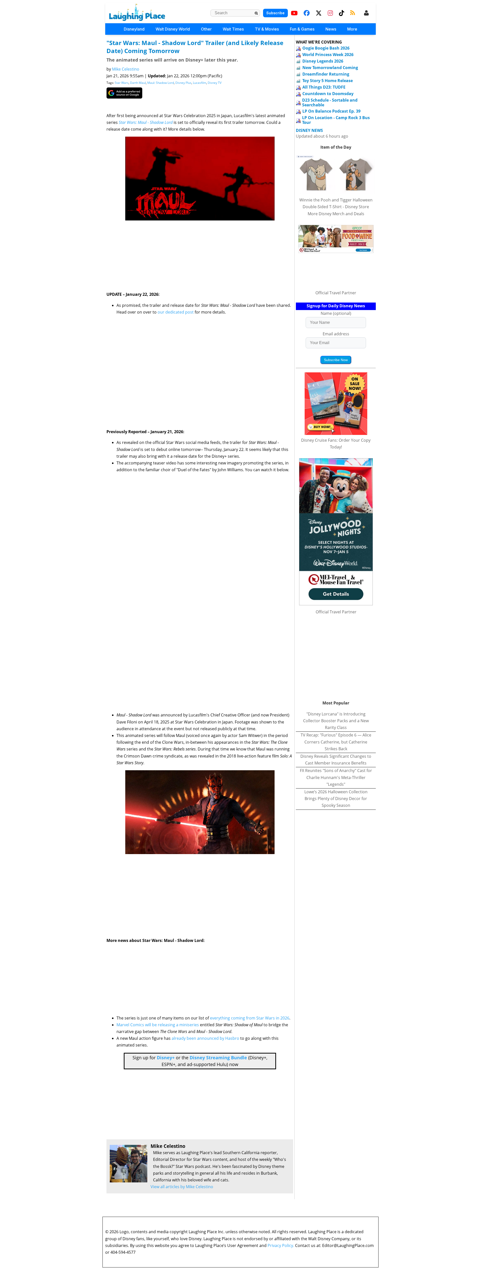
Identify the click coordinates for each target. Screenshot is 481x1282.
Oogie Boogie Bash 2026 (325, 48)
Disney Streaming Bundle (218, 1058)
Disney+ (166, 1058)
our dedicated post (176, 312)
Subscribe (275, 13)
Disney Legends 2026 (322, 61)
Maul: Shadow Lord (160, 83)
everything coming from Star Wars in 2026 (249, 1018)
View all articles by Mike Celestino (182, 1186)
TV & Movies (267, 29)
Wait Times (233, 29)
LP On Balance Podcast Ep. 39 (331, 111)
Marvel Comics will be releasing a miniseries (157, 1025)
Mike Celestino (125, 69)
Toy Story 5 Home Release (327, 80)
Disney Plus (183, 83)
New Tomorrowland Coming (330, 67)
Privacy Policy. (281, 1245)
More (352, 29)
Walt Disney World (173, 29)
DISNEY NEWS (309, 130)
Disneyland (134, 29)
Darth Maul (138, 83)
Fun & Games (302, 29)
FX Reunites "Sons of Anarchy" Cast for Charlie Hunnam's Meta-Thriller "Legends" (336, 777)
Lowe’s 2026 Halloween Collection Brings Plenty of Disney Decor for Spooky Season (336, 798)
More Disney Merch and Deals (336, 213)
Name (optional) (336, 313)
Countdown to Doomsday (327, 93)
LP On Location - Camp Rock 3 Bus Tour (336, 120)
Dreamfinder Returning (325, 74)
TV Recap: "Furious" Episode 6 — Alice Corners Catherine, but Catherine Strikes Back (336, 741)
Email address (336, 334)
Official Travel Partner (335, 293)
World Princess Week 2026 (327, 54)
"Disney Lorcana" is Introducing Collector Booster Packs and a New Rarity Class (336, 720)
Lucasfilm (199, 83)
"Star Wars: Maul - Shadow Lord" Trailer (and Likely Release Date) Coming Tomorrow (194, 47)
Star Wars (122, 83)
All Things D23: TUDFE (323, 87)
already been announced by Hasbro (205, 1038)
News (330, 29)
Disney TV (214, 83)
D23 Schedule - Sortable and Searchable (329, 102)
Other (206, 29)
